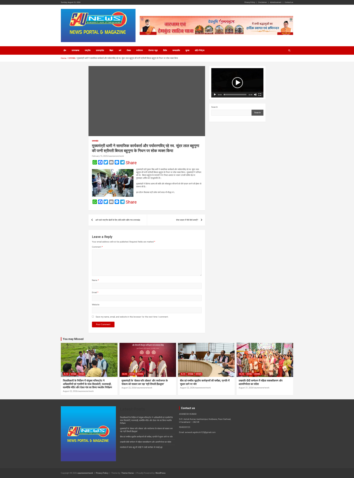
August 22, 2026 (70, 391)
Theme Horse (127, 473)
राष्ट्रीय (87, 50)
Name (95, 280)
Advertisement (275, 2)
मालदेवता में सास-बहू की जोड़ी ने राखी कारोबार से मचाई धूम (141, 447)
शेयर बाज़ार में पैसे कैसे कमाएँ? (187, 220)
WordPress (160, 473)
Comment (97, 247)
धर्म (120, 50)
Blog (66, 374)
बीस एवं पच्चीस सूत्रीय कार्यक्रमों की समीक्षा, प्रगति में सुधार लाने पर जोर (146, 436)
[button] (237, 82)
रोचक (129, 50)
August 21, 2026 (246, 388)
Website (95, 304)
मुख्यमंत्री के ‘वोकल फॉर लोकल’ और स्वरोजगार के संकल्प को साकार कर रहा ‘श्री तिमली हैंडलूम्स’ (145, 382)
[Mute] (255, 94)
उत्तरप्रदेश (100, 50)
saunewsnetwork (116, 156)
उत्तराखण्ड (75, 50)
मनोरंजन (139, 50)
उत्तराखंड (95, 141)
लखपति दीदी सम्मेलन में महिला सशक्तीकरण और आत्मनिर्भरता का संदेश (145, 442)
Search (214, 107)
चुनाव (187, 50)
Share (131, 162)
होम (65, 50)
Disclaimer (262, 2)
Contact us (289, 2)
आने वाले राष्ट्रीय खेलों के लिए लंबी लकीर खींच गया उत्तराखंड (118, 220)
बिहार (111, 50)
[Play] (215, 94)
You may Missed (73, 339)
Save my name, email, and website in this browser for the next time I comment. (132, 317)
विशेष (165, 50)
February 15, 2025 (100, 156)
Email (95, 292)
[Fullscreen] (259, 94)
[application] (237, 82)
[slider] (235, 94)
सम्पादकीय (176, 50)
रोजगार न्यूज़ (153, 50)
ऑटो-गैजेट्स (199, 50)
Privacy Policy (249, 2)
